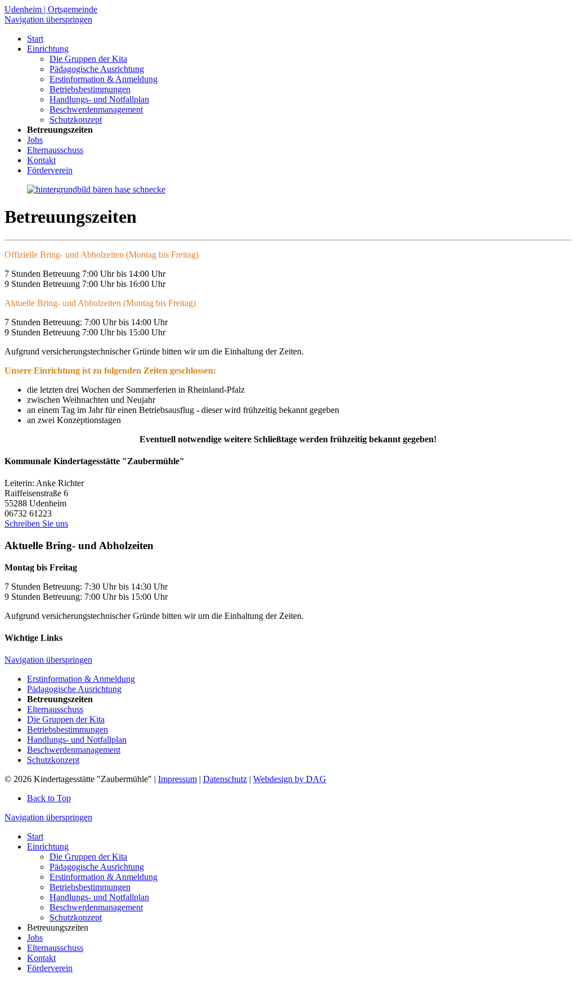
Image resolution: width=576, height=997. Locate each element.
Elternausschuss (55, 709)
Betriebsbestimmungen (67, 729)
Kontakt (41, 958)
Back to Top (49, 798)
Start (35, 836)
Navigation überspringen (48, 19)
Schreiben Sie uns (36, 523)
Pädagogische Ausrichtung (74, 689)
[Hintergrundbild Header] (96, 189)
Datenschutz (225, 779)
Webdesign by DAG (289, 779)
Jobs (35, 937)
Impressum (177, 779)
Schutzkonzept (53, 760)
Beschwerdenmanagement (73, 750)
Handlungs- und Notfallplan (77, 739)
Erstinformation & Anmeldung (81, 679)
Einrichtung (48, 846)
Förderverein (50, 968)
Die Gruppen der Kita (66, 719)
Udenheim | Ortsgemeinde (50, 9)
